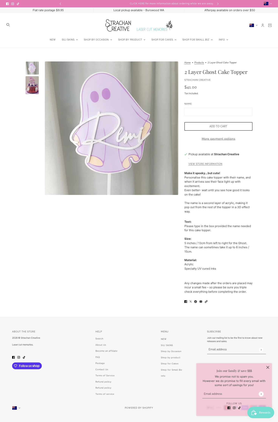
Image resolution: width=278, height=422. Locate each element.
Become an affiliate (106, 351)
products (199, 62)
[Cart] (270, 25)
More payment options (218, 138)
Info (163, 376)
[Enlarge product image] (111, 128)
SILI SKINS (167, 345)
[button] (206, 301)
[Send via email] (201, 301)
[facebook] (7, 3)
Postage (100, 363)
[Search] (8, 25)
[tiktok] (18, 3)
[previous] (60, 4)
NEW (164, 339)
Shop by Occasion (171, 351)
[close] (268, 367)
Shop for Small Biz (171, 370)
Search (99, 338)
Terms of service (105, 394)
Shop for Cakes (170, 363)
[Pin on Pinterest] (195, 301)
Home (187, 62)
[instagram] (13, 3)
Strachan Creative (197, 80)
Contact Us (102, 369)
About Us (101, 345)
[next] (218, 4)
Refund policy (103, 382)
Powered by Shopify (139, 407)
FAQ (98, 357)
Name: (188, 103)
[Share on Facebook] (186, 301)
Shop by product (170, 357)
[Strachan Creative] (139, 25)
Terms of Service (105, 375)
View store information (205, 164)
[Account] (263, 25)
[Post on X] (190, 301)
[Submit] (261, 393)
